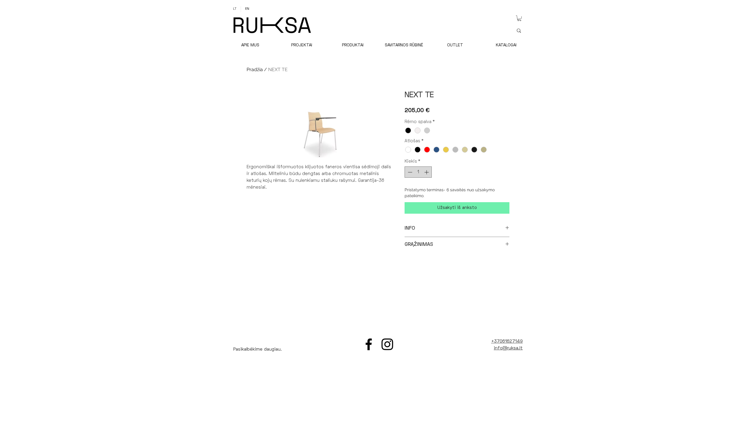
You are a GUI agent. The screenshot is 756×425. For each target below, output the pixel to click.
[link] (519, 18)
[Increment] (427, 172)
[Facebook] (369, 344)
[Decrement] (409, 172)
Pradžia (255, 69)
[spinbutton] (418, 172)
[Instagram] (387, 344)
